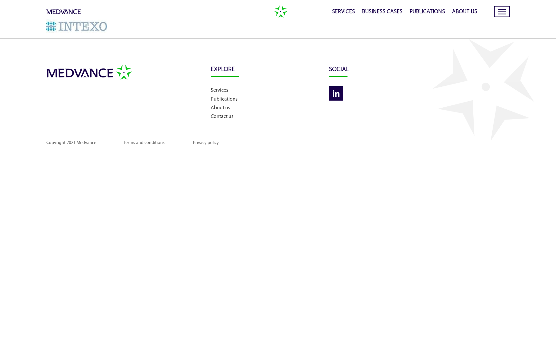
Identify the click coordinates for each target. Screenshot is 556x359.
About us (464, 11)
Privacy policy (206, 142)
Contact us (222, 116)
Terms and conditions (144, 142)
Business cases (382, 11)
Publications (427, 11)
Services (343, 11)
